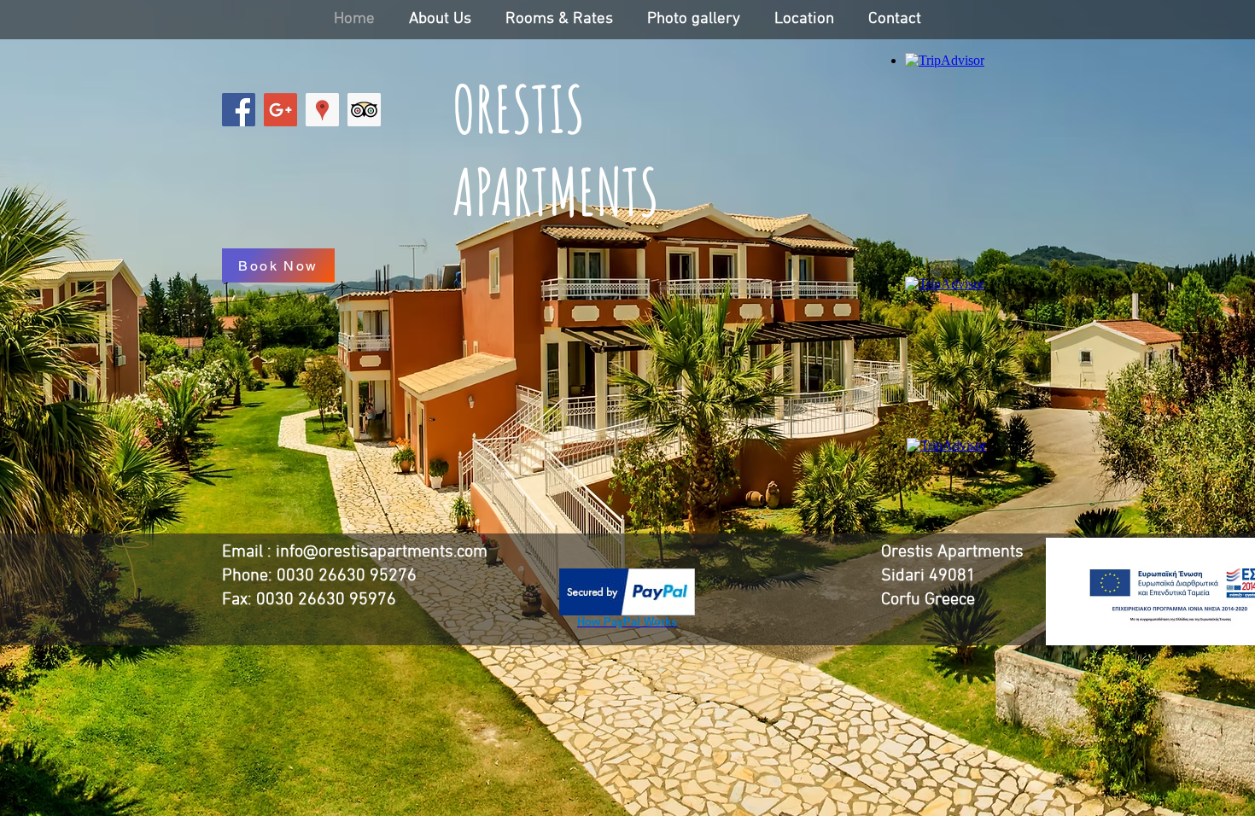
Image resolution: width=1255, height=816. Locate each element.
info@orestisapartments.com (381, 552)
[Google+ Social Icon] (280, 109)
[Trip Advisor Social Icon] (364, 109)
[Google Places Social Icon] (322, 109)
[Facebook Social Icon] (238, 109)
